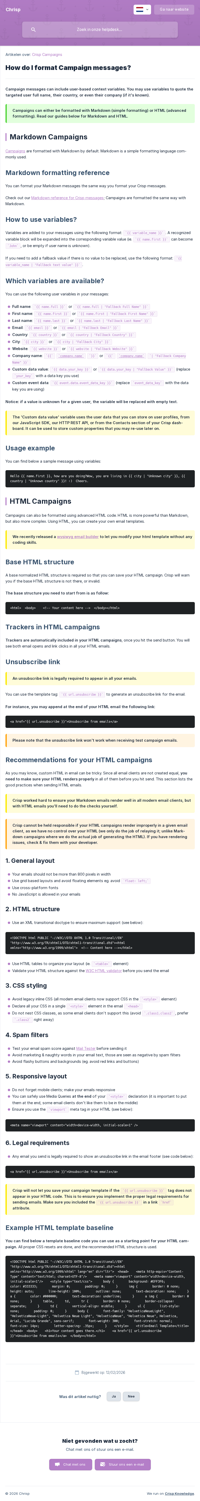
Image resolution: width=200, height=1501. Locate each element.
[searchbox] (100, 30)
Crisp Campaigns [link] (47, 54)
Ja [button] (114, 1396)
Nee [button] (131, 1396)
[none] (13, 10)
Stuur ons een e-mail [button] (126, 1464)
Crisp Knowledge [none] (179, 1493)
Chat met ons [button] (74, 1464)
